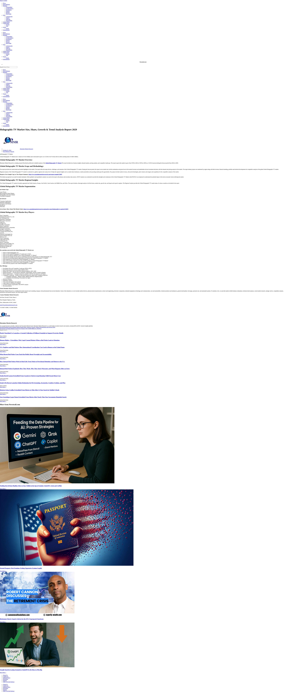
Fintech (7, 18)
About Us (5, 675)
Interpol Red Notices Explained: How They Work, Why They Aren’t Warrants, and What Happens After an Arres (35, 368)
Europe (7, 24)
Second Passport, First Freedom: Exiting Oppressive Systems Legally (21, 568)
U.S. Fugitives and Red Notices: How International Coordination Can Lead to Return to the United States (32, 347)
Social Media (9, 20)
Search (1, 67)
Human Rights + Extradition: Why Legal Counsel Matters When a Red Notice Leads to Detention (30, 340)
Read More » (3, 337)
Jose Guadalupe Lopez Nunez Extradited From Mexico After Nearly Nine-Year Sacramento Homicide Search (33, 397)
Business (5, 5)
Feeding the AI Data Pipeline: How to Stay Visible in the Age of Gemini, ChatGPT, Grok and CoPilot (31, 486)
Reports (8, 12)
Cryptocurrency (9, 8)
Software (8, 19)
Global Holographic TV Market (54, 163)
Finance (8, 11)
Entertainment (6, 30)
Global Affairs (6, 22)
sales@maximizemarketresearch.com (8, 305)
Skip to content (3, 0)
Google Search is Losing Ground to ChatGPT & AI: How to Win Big (21, 670)
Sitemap (5, 680)
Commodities (9, 7)
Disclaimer (5, 679)
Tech (4, 15)
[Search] (18, 330)
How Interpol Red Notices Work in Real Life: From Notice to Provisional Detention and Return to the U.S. (32, 361)
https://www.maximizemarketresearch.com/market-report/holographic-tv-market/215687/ (45, 209)
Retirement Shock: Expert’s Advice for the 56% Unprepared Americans (21, 619)
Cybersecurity (9, 16)
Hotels (7, 28)
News (4, 3)
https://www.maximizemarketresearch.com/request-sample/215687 (45, 174)
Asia (7, 26)
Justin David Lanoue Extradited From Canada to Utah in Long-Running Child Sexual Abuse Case (30, 376)
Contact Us (5, 676)
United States (6, 23)
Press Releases (6, 4)
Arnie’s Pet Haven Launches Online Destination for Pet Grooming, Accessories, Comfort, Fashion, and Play (32, 383)
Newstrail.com (143, 62)
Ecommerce (9, 10)
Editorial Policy (6, 677)
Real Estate (8, 14)
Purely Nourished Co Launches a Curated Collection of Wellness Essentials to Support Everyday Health (31, 333)
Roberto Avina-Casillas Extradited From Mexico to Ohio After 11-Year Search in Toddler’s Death (29, 390)
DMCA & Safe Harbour (8, 681)
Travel (4, 27)
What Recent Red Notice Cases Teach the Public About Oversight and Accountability (26, 354)
